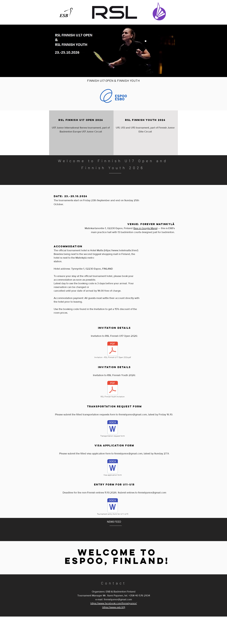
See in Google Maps (145, 228)
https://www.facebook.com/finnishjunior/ (113, 603)
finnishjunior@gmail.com (133, 414)
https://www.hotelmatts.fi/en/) (121, 250)
